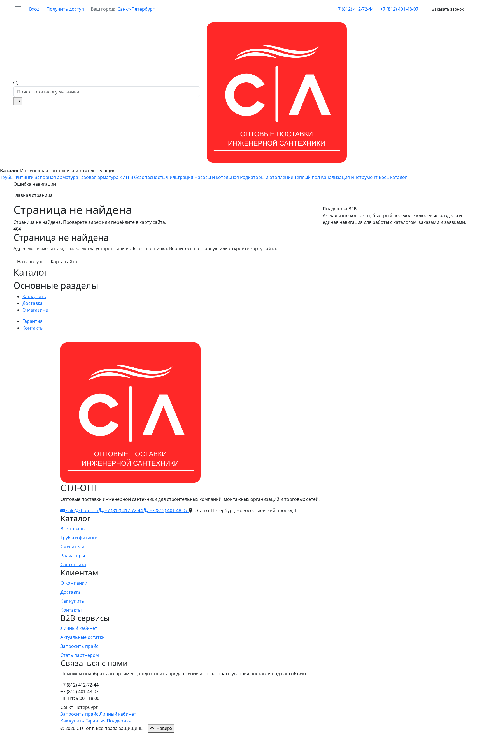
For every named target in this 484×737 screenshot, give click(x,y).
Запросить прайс (79, 646)
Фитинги (24, 177)
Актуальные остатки (83, 637)
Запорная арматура (56, 177)
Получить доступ (65, 9)
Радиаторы (73, 555)
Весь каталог (393, 177)
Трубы (6, 177)
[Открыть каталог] (17, 9)
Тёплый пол (307, 177)
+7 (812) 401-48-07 (399, 9)
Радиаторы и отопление (266, 177)
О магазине (35, 310)
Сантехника (73, 564)
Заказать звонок (448, 9)
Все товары (73, 529)
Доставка (32, 303)
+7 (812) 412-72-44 (355, 9)
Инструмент (364, 177)
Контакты (32, 328)
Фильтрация (179, 177)
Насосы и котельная (216, 177)
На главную (29, 262)
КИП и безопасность (142, 177)
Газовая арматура (98, 177)
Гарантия (32, 321)
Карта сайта (64, 262)
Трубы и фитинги (79, 538)
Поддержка (119, 721)
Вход (34, 9)
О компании (74, 583)
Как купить (34, 296)
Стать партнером (80, 655)
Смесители (72, 546)
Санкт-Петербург (136, 9)
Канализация (335, 177)
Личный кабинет (79, 628)
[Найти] (17, 101)
